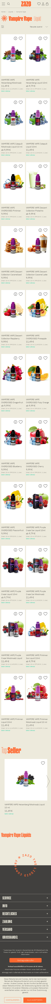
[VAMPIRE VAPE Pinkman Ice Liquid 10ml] (38, 627)
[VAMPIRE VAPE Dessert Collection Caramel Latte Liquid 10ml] (38, 243)
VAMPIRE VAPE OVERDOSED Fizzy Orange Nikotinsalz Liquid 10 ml (37, 401)
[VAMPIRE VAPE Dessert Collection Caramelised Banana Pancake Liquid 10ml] (13, 243)
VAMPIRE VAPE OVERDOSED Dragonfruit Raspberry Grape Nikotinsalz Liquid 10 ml (12, 401)
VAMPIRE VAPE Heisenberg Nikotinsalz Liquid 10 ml (11, 82)
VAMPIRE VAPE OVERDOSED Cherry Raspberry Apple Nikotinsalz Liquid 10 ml (36, 465)
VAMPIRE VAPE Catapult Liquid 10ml (36, 145)
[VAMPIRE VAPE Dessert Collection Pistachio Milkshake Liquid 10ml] (38, 179)
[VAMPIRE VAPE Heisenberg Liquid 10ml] (38, 51)
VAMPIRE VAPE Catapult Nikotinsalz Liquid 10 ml (11, 145)
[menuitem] (3, 3)
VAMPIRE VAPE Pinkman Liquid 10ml (12, 720)
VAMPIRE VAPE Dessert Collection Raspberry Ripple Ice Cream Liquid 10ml (11, 337)
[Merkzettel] (38, 3)
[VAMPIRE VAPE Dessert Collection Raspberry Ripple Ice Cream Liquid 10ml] (13, 307)
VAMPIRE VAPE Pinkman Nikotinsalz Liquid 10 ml (37, 720)
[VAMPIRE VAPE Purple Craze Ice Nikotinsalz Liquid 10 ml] (38, 563)
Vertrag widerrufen (25, 960)
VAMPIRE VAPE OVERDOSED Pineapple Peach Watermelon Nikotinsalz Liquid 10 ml (36, 337)
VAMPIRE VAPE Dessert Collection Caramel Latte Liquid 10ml (36, 273)
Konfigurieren (12, 1000)
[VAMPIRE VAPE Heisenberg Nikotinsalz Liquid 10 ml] (13, 51)
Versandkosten (29, 952)
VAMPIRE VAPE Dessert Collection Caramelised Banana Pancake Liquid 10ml (11, 273)
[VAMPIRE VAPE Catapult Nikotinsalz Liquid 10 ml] (13, 115)
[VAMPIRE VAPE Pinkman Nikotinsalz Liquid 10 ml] (38, 691)
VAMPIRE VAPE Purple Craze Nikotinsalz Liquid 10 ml (11, 657)
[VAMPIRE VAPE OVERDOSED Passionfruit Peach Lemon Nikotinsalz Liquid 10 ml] (13, 499)
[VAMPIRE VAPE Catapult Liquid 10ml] (38, 115)
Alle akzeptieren (34, 1000)
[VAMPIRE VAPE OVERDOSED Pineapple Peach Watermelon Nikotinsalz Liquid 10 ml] (38, 307)
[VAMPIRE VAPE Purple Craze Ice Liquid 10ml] (38, 499)
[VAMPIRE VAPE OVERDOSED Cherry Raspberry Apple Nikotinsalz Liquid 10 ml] (38, 435)
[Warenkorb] (48, 3)
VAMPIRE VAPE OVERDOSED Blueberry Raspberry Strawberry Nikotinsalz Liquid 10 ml (11, 465)
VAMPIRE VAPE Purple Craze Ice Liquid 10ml (36, 529)
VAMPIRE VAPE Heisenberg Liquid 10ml (36, 81)
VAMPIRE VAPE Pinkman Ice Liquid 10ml (37, 656)
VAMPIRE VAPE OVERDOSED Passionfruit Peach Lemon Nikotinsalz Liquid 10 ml (12, 529)
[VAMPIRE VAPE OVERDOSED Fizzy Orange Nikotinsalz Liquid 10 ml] (38, 371)
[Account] (43, 3)
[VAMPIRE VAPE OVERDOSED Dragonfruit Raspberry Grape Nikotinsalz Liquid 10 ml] (13, 371)
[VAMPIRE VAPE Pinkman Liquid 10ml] (13, 691)
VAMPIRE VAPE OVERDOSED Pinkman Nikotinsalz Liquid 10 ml (11, 209)
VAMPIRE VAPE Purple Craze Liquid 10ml (11, 592)
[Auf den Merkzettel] (20, 38)
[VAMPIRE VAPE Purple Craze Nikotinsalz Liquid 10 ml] (13, 627)
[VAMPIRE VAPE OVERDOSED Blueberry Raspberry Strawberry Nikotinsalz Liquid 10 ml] (13, 435)
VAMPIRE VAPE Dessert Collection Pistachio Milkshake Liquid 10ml (36, 209)
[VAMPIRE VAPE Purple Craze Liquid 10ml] (13, 563)
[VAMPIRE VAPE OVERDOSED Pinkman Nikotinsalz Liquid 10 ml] (13, 179)
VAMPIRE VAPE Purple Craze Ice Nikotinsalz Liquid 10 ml (36, 593)
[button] (3, 3)
